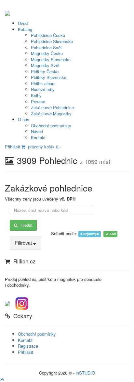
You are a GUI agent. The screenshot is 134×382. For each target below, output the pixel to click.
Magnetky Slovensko (51, 59)
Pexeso (38, 101)
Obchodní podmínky (37, 334)
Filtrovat (24, 242)
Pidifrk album (43, 83)
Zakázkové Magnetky (51, 113)
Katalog (25, 29)
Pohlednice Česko (48, 35)
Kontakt (38, 137)
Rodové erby (43, 89)
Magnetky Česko (47, 53)
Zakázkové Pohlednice (52, 107)
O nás (23, 119)
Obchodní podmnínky (51, 125)
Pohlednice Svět (46, 47)
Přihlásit (12, 147)
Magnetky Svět (45, 65)
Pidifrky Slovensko (48, 77)
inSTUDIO (85, 373)
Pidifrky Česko (45, 71)
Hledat (25, 225)
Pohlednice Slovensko (52, 41)
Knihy (36, 95)
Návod (37, 131)
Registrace (28, 346)
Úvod (23, 23)
